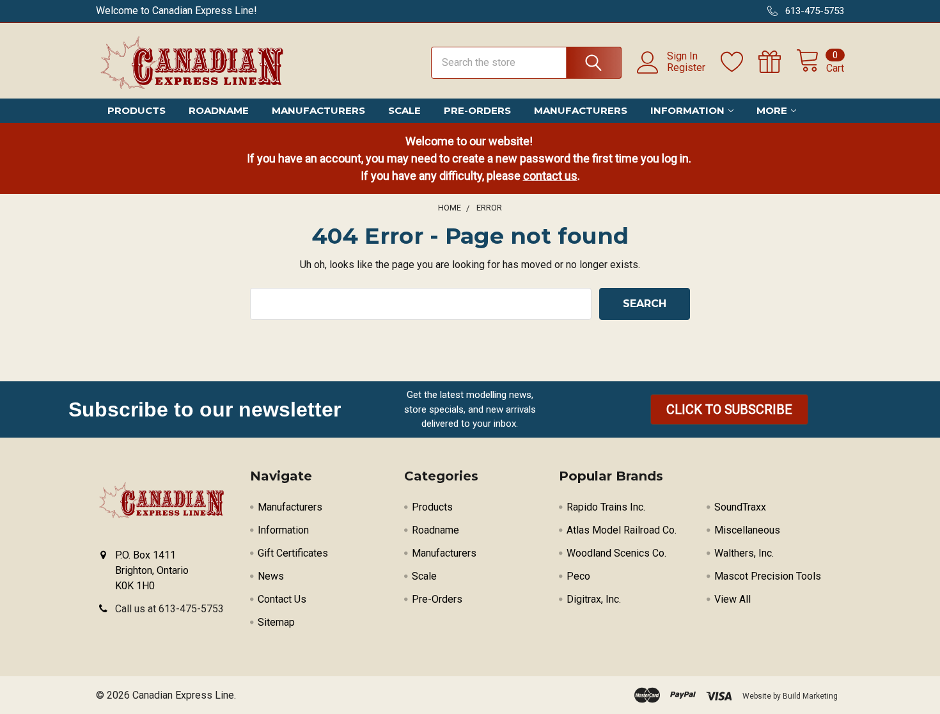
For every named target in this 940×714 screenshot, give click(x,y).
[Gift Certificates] (777, 62)
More (771, 110)
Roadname (219, 110)
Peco (578, 576)
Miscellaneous (747, 530)
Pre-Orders (477, 110)
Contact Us (282, 599)
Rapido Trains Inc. (606, 507)
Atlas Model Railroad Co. (622, 530)
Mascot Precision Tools (767, 576)
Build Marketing (810, 696)
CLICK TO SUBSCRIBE (729, 409)
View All (732, 599)
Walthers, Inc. (744, 553)
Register (686, 68)
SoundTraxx (740, 507)
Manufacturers (318, 110)
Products (136, 110)
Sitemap (276, 622)
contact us (550, 175)
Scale (404, 110)
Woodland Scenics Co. (616, 553)
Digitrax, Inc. (594, 599)
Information (687, 110)
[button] (729, 409)
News (271, 576)
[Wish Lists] (739, 62)
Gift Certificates (293, 553)
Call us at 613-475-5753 (169, 609)
